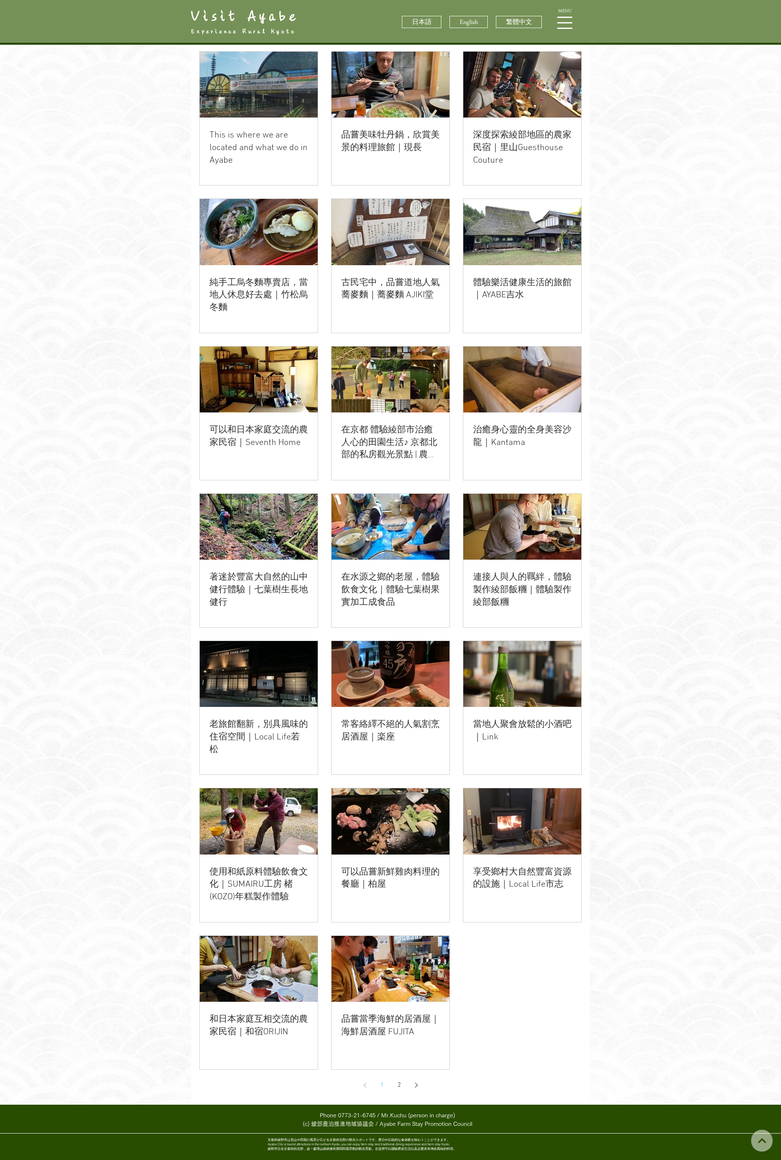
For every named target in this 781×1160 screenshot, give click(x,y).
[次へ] (761, 1140)
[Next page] (416, 1085)
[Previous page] (365, 1085)
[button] (564, 23)
